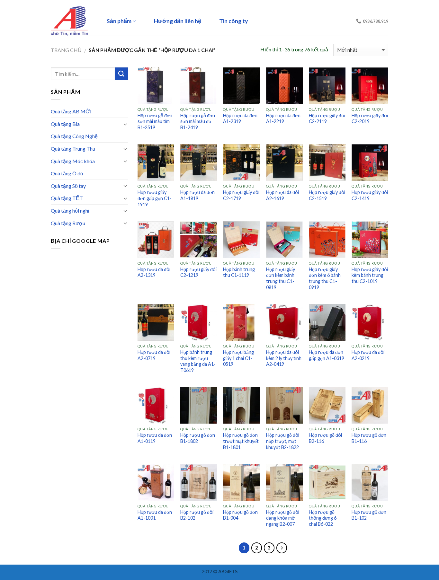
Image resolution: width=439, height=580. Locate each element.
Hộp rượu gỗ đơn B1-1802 (197, 438)
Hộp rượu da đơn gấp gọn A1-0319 (326, 355)
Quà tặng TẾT (67, 198)
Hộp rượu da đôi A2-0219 (368, 355)
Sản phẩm (119, 21)
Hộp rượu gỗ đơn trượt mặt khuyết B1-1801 (241, 441)
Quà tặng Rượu (68, 223)
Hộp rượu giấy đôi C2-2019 (370, 118)
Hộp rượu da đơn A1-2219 (283, 118)
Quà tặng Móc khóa (73, 161)
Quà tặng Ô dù (67, 173)
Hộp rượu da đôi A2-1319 (154, 272)
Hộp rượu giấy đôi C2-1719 (241, 195)
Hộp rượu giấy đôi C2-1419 (370, 195)
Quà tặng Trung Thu (73, 148)
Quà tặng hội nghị (70, 210)
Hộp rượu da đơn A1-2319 (240, 118)
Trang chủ (66, 50)
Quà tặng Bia (65, 124)
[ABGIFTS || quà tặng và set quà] (71, 21)
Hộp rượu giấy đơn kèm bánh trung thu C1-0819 (280, 278)
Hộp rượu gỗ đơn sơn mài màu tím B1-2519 (155, 121)
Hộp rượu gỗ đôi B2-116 (325, 438)
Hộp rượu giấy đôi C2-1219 (198, 272)
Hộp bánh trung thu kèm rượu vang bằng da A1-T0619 (198, 361)
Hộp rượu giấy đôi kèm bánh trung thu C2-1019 (370, 275)
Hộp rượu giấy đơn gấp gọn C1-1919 (155, 198)
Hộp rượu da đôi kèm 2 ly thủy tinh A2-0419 (283, 358)
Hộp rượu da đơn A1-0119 (155, 438)
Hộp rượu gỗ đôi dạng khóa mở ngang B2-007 (282, 518)
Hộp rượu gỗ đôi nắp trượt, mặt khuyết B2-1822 (282, 441)
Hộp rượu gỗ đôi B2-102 (196, 515)
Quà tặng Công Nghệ (74, 136)
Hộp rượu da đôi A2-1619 (282, 195)
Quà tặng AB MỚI (71, 111)
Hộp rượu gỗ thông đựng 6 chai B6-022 (322, 518)
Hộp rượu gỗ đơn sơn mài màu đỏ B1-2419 (197, 121)
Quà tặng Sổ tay (68, 186)
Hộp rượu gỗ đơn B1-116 (369, 438)
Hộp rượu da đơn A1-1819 (197, 195)
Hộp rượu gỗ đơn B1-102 (369, 515)
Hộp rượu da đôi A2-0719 (154, 355)
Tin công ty (233, 21)
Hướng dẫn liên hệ (177, 21)
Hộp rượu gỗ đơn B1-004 (240, 515)
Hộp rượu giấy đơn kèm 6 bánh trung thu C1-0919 (325, 278)
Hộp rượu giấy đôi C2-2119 (327, 118)
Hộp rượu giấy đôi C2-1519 (327, 195)
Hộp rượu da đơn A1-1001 (155, 515)
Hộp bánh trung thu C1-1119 (239, 272)
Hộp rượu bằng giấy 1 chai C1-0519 (238, 358)
